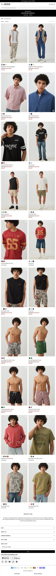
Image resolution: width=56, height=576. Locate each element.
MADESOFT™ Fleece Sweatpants (8, 66)
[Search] (2, 8)
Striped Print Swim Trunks (34, 409)
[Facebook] (2, 561)
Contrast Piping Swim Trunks (35, 360)
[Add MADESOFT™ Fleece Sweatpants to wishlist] (26, 25)
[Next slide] (54, 1)
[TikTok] (13, 561)
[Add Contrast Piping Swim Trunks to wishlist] (53, 318)
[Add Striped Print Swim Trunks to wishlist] (53, 367)
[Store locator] (52, 4)
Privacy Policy (17, 573)
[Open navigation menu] (2, 4)
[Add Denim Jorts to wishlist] (53, 221)
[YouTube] (9, 561)
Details (30, 15)
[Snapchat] (16, 561)
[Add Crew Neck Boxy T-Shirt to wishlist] (53, 464)
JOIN (28, 551)
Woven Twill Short (5, 214)
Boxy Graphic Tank (5, 311)
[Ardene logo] (7, 4)
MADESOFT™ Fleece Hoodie (7, 458)
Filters (2, 21)
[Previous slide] (2, 1)
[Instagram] (6, 561)
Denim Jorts (31, 263)
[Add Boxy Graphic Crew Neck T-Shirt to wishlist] (53, 417)
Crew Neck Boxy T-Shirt (34, 506)
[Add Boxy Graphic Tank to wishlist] (26, 269)
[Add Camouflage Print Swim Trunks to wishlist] (26, 318)
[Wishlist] (50, 4)
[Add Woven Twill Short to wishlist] (26, 172)
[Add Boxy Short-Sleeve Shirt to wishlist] (26, 74)
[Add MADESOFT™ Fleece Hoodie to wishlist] (26, 417)
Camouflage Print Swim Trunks (7, 360)
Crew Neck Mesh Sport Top (7, 165)
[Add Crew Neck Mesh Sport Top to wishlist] (26, 123)
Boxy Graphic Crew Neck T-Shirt (35, 458)
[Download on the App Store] (5, 558)
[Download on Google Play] (15, 558)
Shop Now (26, 15)
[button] (13, 112)
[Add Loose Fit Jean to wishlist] (53, 123)
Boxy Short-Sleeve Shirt (6, 116)
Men (2, 18)
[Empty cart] (54, 4)
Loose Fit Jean (31, 165)
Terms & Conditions (38, 573)
